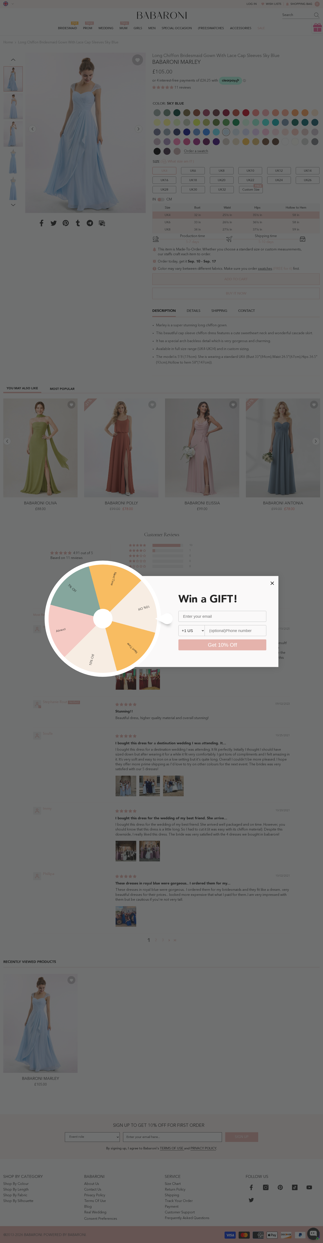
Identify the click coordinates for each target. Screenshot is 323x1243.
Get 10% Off (222, 645)
